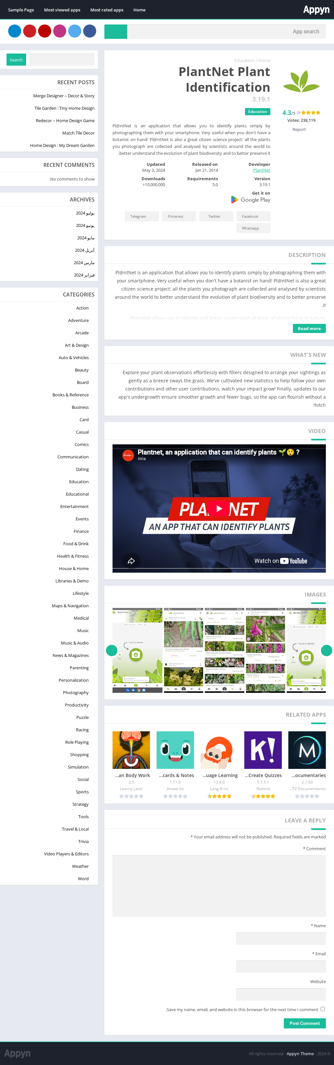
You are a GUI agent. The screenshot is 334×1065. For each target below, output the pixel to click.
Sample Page (21, 10)
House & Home (74, 568)
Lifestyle (81, 593)
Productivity (77, 705)
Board (83, 382)
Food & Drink (76, 544)
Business (80, 407)
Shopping (79, 754)
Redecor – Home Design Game (65, 120)
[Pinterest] (29, 31)
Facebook (250, 216)
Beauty (82, 370)
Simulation (78, 767)
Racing (82, 730)
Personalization (74, 680)
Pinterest (175, 216)
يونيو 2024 (85, 225)
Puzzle (82, 717)
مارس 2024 (84, 262)
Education (244, 60)
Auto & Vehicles (74, 357)
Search (16, 60)
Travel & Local (75, 829)
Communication (73, 457)
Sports (82, 792)
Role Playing (77, 742)
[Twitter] (74, 31)
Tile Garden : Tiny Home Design (65, 108)
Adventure (78, 320)
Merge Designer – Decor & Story (64, 96)
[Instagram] (59, 31)
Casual (82, 432)
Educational (77, 494)
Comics (82, 444)
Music (83, 630)
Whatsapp (250, 228)
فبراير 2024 (84, 275)
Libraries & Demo (72, 581)
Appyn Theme (300, 1054)
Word (83, 879)
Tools (83, 816)
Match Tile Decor (78, 133)
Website (318, 981)
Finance (81, 531)
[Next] (111, 650)
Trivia (83, 841)
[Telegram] (14, 31)
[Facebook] (89, 31)
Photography (76, 692)
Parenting (79, 668)
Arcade (82, 333)
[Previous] (326, 650)
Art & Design (77, 345)
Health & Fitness (73, 556)
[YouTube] (44, 31)
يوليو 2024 (85, 213)
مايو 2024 (86, 238)
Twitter (214, 216)
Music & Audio (75, 643)
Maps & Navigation (70, 606)
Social (83, 779)
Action (82, 308)
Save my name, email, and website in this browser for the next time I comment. (242, 1009)
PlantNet (261, 170)
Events (82, 519)
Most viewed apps (62, 10)
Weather (80, 866)
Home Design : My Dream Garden (62, 145)
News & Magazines (71, 655)
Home (139, 10)
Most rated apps (106, 10)
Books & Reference (71, 395)
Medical (81, 618)
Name (318, 926)
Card (84, 419)
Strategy (80, 804)
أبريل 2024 (85, 250)
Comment (314, 848)
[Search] (115, 31)
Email (319, 954)
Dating (82, 469)
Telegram (138, 216)
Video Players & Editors (66, 854)
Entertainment (74, 506)
